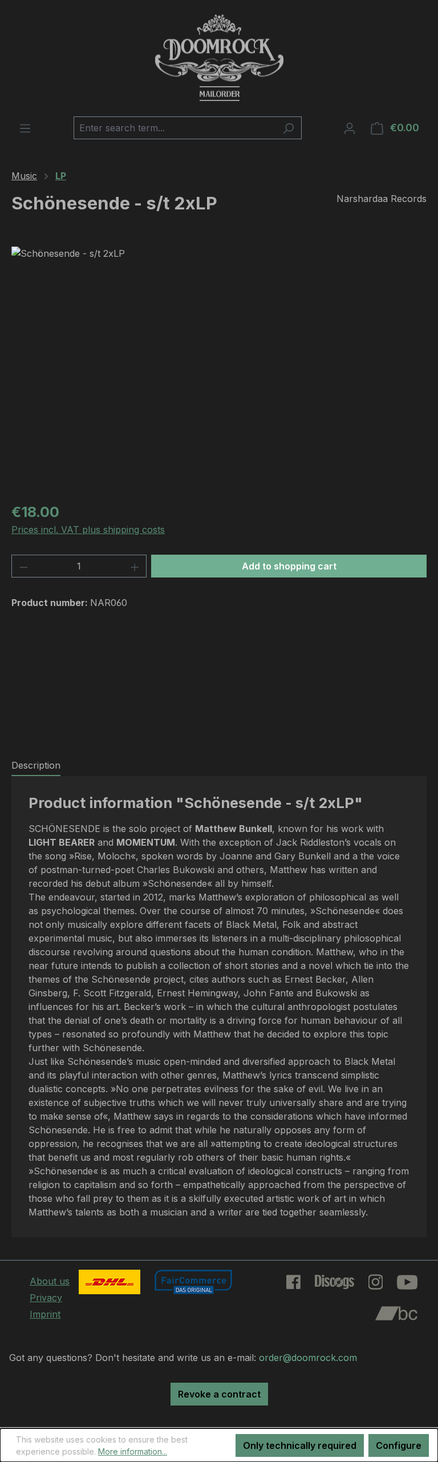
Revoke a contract (219, 1394)
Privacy (46, 1297)
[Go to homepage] (219, 58)
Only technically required (299, 1445)
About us (50, 1281)
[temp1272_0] (218, 369)
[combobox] (174, 127)
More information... (132, 1451)
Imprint (45, 1314)
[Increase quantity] (135, 566)
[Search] (288, 127)
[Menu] (25, 127)
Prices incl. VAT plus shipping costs (88, 529)
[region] (219, 369)
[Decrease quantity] (23, 566)
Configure (398, 1445)
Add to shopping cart (289, 566)
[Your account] (349, 127)
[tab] (35, 766)
